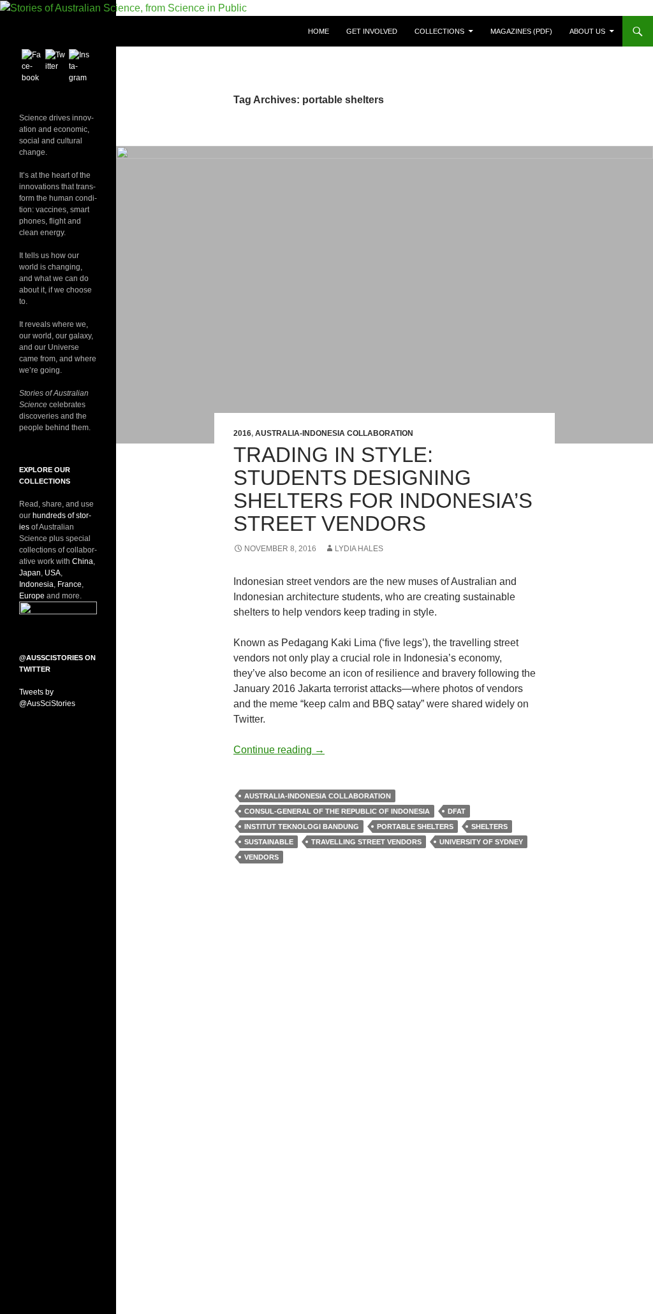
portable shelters (415, 826)
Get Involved (371, 31)
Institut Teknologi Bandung (301, 826)
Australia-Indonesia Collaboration (334, 433)
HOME (318, 31)
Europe (32, 595)
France (69, 584)
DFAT (457, 811)
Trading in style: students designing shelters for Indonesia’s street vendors (382, 489)
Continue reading (279, 749)
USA (53, 572)
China (82, 561)
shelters (489, 826)
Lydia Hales (359, 548)
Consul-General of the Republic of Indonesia (337, 811)
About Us (587, 31)
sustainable (268, 842)
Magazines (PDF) (521, 31)
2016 (242, 433)
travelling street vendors (366, 842)
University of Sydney (481, 842)
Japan (30, 572)
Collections (439, 31)
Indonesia (36, 584)
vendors (261, 857)
